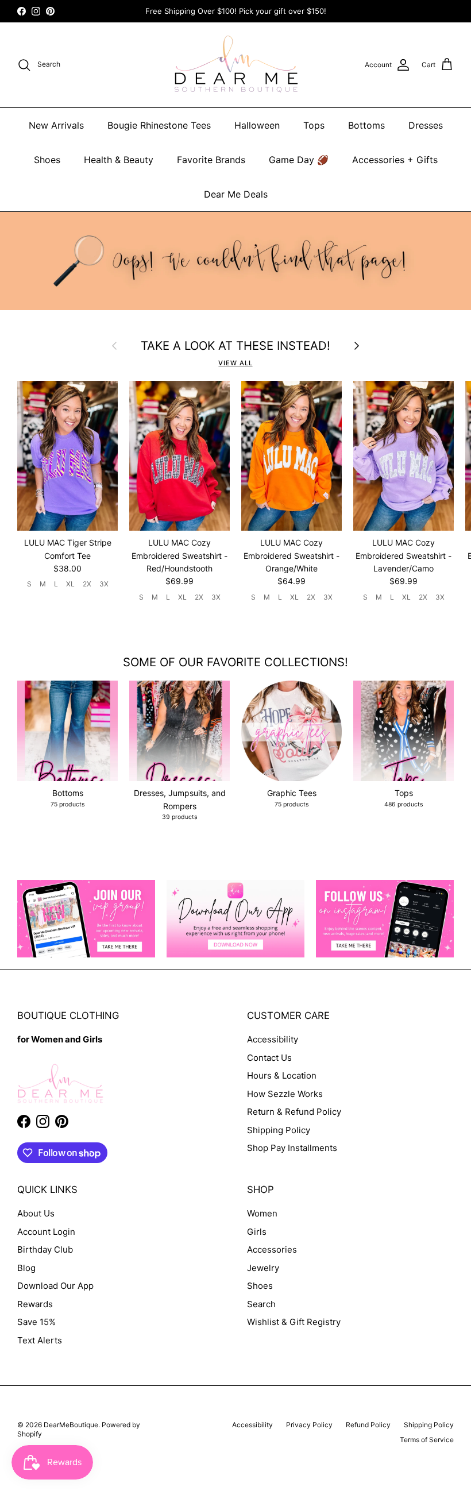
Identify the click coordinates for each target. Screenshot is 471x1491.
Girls (257, 1231)
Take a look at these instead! (235, 346)
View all (235, 363)
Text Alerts (39, 1340)
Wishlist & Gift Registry (294, 1321)
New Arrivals (56, 125)
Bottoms (366, 125)
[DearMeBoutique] (235, 65)
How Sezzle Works (285, 1093)
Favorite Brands (211, 159)
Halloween (257, 125)
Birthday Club (45, 1249)
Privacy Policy (309, 1424)
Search (261, 1304)
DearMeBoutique (71, 1424)
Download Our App (55, 1285)
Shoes (47, 159)
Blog (26, 1267)
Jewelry (263, 1267)
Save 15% (36, 1321)
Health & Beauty (118, 159)
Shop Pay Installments (292, 1147)
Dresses (425, 125)
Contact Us (269, 1057)
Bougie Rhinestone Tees (159, 125)
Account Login (46, 1231)
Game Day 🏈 (299, 159)
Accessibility (272, 1039)
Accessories (272, 1249)
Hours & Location (281, 1075)
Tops (314, 125)
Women (262, 1213)
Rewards (35, 1304)
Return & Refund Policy (294, 1111)
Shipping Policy (278, 1130)
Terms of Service (427, 1439)
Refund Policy (368, 1424)
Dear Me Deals (236, 194)
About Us (36, 1213)
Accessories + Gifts (395, 159)
